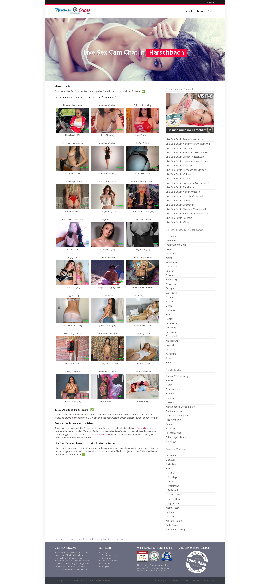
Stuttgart (171, 288)
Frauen (200, 11)
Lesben (170, 516)
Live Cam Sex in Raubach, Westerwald (185, 139)
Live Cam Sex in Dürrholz (179, 148)
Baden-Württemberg (177, 376)
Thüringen (171, 441)
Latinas (170, 512)
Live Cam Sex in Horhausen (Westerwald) (187, 182)
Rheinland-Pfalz (174, 419)
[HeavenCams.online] (74, 11)
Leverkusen (172, 323)
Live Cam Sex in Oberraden (180, 204)
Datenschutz (196, 580)
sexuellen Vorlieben (98, 434)
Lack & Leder (175, 494)
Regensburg (172, 332)
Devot (171, 481)
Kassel (169, 301)
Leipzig (170, 270)
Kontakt (185, 580)
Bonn (169, 305)
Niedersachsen (174, 411)
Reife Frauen (172, 525)
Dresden (170, 275)
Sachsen (170, 428)
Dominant (173, 485)
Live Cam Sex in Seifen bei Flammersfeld (187, 213)
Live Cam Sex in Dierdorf (179, 200)
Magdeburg (172, 340)
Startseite (188, 11)
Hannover (171, 310)
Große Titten (173, 499)
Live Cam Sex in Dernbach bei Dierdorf (186, 169)
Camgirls (141, 428)
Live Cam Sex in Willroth (178, 222)
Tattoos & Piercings (176, 529)
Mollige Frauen (174, 520)
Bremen (170, 393)
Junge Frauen (173, 503)
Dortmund (171, 336)
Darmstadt (171, 266)
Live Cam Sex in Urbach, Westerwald (185, 156)
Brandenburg (173, 389)
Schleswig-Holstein (176, 437)
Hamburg (171, 398)
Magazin (210, 2)
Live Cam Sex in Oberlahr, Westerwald (186, 209)
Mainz (169, 257)
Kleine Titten (172, 507)
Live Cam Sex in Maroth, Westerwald (185, 196)
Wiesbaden (172, 262)
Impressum (209, 580)
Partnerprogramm (161, 580)
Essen (169, 362)
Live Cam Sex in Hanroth (179, 165)
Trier (168, 358)
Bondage (173, 477)
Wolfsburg (171, 349)
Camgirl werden (109, 555)
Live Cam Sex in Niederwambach (183, 191)
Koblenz (170, 318)
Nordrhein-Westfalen (177, 415)
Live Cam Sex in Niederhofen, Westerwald (188, 143)
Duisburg (171, 297)
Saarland (170, 424)
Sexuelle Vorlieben (110, 560)
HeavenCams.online (82, 580)
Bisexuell (170, 459)
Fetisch (169, 468)
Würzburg (171, 292)
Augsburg (171, 327)
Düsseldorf (172, 236)
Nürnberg (171, 284)
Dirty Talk (171, 464)
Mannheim (171, 240)
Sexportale (106, 558)
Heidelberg (172, 279)
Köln (168, 249)
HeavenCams (61, 539)
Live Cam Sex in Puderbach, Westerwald (187, 152)
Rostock (170, 345)
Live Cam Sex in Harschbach (111, 539)
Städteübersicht (109, 563)
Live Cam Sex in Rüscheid (179, 217)
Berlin (169, 384)
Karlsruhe (171, 353)
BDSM (171, 472)
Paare (210, 11)
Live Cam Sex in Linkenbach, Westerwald (187, 161)
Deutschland (74, 539)
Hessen (170, 402)
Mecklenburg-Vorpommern (180, 406)
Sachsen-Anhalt (174, 432)
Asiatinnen (171, 455)
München (171, 253)
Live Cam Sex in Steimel (178, 178)
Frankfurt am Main (176, 244)
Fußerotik (173, 490)
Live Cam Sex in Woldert (178, 174)
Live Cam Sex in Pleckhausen (181, 187)
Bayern (170, 380)
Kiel (168, 314)
